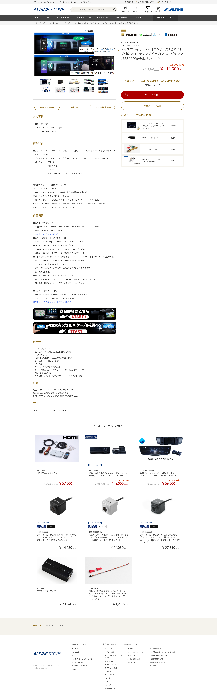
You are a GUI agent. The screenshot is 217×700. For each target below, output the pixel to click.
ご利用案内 (129, 2)
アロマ (74, 669)
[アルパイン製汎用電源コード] (132, 153)
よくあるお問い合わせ (146, 2)
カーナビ (75, 649)
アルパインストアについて (136, 652)
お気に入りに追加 (152, 106)
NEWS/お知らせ (165, 2)
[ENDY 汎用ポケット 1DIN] (132, 141)
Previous (30, 51)
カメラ (74, 655)
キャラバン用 (109, 675)
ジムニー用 (108, 649)
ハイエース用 (109, 652)
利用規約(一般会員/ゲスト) (159, 655)
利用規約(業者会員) (156, 659)
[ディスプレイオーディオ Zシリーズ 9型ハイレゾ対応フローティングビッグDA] (132, 129)
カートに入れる (152, 95)
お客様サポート (140, 18)
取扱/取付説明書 (47, 107)
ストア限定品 (60, 18)
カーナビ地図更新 (78, 662)
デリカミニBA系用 (111, 665)
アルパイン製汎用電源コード (152, 149)
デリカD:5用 (109, 661)
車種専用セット (81, 18)
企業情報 (153, 666)
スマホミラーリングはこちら (47, 234)
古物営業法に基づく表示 (158, 662)
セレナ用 (108, 671)
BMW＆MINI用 (110, 688)
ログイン (137, 11)
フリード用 (108, 682)
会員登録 (126, 11)
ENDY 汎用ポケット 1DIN (150, 138)
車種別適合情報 (121, 18)
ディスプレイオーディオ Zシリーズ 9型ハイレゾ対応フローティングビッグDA (153, 125)
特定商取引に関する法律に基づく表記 (162, 652)
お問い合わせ (131, 662)
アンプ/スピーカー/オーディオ (82, 659)
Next (118, 51)
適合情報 (74, 107)
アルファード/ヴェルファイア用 (113, 657)
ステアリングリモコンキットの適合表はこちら (52, 302)
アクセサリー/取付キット (80, 666)
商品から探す (40, 18)
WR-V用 (107, 678)
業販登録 (148, 12)
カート (158, 11)
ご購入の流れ (131, 655)
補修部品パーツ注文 (165, 18)
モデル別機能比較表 (102, 107)
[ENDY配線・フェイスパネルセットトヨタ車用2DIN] (132, 164)
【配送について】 (152, 85)
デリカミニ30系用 (111, 668)
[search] (114, 9)
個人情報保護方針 (156, 649)
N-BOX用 (108, 685)
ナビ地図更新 (102, 18)
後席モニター (76, 652)
